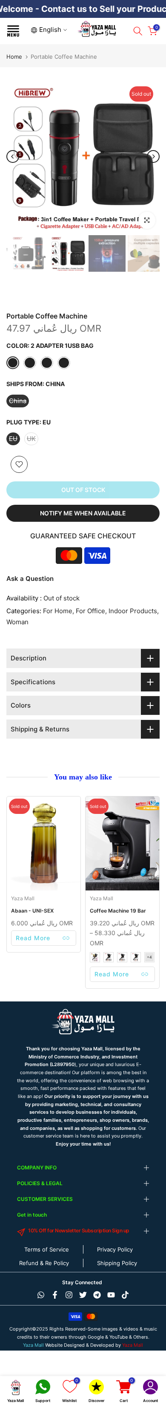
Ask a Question (30, 579)
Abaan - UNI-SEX (32, 910)
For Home (57, 611)
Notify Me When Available (83, 513)
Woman (17, 622)
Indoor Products (133, 611)
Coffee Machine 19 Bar (118, 910)
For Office (90, 611)
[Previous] (12, 156)
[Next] (153, 156)
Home (14, 57)
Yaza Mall (22, 898)
